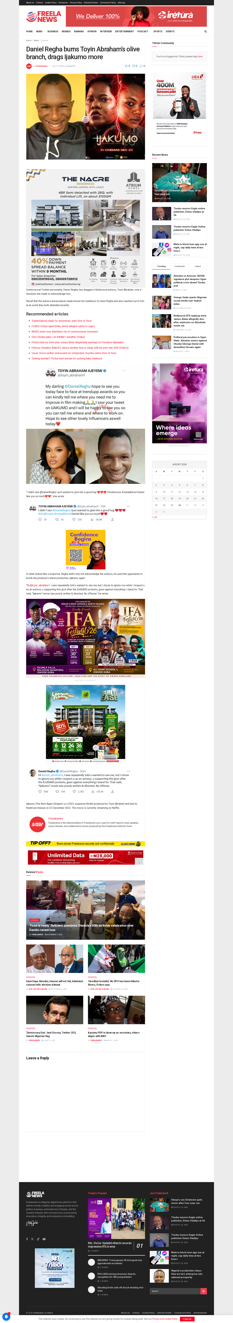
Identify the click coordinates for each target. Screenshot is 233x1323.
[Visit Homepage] (43, 16)
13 (187, 492)
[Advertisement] (116, 1153)
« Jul (154, 517)
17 (164, 498)
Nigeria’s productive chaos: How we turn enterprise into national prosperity (186, 1274)
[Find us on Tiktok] (38, 1239)
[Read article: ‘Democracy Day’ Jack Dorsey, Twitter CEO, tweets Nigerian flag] (54, 1010)
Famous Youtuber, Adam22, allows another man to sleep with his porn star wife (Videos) (80, 347)
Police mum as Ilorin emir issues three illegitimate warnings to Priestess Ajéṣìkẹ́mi (78, 342)
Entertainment (124, 31)
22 (203, 498)
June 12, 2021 (49, 1040)
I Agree (187, 1319)
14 (195, 492)
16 (156, 498)
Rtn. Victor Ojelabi (38, 989)
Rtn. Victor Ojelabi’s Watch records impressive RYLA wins (109, 1244)
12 (179, 492)
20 (187, 498)
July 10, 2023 (58, 66)
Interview (106, 31)
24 (164, 505)
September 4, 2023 (58, 989)
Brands (66, 31)
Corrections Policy (108, 3)
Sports (157, 31)
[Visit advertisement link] (136, 16)
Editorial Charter (91, 3)
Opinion (92, 31)
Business (53, 31)
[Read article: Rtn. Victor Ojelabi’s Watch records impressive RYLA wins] (116, 1218)
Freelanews (41, 66)
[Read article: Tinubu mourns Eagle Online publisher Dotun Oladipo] (161, 232)
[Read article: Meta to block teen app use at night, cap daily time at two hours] (161, 249)
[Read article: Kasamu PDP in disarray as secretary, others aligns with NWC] (116, 1010)
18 (172, 498)
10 (164, 492)
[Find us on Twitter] (32, 1239)
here (200, 56)
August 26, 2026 (163, 199)
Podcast (142, 31)
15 (203, 492)
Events (170, 31)
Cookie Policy (51, 3)
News (39, 31)
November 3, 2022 (54, 935)
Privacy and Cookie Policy (164, 1319)
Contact (39, 3)
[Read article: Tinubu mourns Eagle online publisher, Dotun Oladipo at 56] (161, 213)
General (44, 40)
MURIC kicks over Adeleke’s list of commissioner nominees (65, 331)
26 (179, 505)
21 (195, 498)
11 (172, 492)
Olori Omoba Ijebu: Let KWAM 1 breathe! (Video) (58, 336)
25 (172, 505)
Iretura (50, 1313)
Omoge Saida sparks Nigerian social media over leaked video (190, 300)
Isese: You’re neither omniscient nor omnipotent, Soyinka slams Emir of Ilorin (74, 352)
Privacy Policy (76, 3)
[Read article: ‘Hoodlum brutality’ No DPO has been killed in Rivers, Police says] (116, 958)
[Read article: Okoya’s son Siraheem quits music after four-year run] (179, 182)
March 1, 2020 (111, 1040)
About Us (30, 3)
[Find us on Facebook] (27, 1239)
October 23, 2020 (119, 989)
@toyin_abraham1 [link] (40, 585)
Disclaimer (63, 3)
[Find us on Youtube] (44, 1239)
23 (156, 505)
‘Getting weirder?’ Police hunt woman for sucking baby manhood (67, 358)
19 (179, 498)
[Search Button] (205, 31)
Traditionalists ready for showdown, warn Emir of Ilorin (62, 320)
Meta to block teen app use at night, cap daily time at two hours (190, 247)
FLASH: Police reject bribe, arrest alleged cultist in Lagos (63, 326)
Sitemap (121, 3)
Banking (79, 31)
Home (29, 31)
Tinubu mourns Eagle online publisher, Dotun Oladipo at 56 (189, 212)
